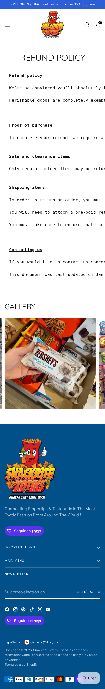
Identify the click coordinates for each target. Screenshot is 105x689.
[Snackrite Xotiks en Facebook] (8, 610)
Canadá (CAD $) (42, 642)
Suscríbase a (87, 592)
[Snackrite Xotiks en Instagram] (16, 610)
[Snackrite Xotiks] (52, 24)
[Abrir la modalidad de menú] (7, 24)
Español (11, 642)
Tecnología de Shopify (21, 664)
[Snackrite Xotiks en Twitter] (40, 610)
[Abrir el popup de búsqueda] (87, 24)
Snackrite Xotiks (45, 650)
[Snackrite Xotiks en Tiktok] (32, 610)
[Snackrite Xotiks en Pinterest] (24, 610)
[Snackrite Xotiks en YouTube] (48, 610)
